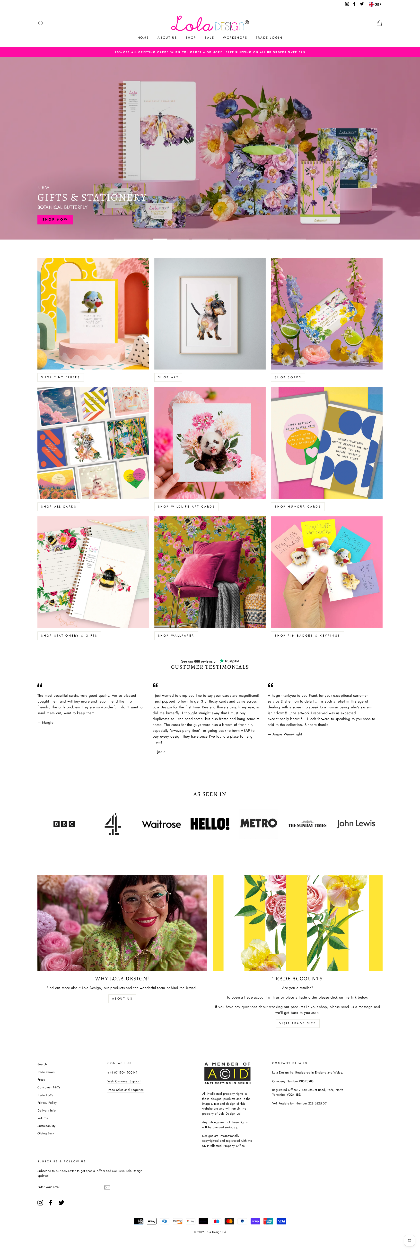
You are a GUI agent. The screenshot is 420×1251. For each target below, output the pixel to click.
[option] (210, 52)
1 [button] (132, 239)
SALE (209, 37)
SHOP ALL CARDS (59, 506)
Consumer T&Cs (48, 1087)
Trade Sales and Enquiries (125, 1089)
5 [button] (288, 239)
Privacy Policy (47, 1102)
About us (167, 37)
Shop (191, 37)
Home (143, 37)
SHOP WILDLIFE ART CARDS (186, 506)
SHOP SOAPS (288, 377)
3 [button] (210, 239)
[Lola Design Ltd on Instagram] (40, 1202)
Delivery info (46, 1110)
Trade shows (45, 1072)
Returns (42, 1118)
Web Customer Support (123, 1081)
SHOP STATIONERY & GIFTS (69, 635)
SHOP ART (168, 377)
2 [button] (171, 239)
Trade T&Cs (45, 1095)
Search (42, 1064)
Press (41, 1079)
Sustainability (46, 1125)
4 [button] (249, 239)
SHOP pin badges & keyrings (308, 635)
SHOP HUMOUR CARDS (298, 506)
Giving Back (45, 1133)
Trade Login (269, 37)
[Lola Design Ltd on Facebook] (51, 1202)
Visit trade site (297, 1023)
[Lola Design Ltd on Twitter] (61, 1202)
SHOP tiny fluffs (60, 377)
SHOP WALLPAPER (176, 635)
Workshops (235, 37)
